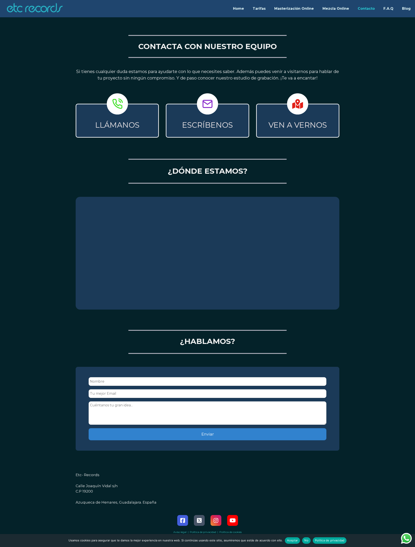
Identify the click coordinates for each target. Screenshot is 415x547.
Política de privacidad (330, 540)
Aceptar (292, 540)
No (306, 540)
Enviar (207, 434)
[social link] (182, 520)
